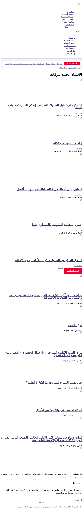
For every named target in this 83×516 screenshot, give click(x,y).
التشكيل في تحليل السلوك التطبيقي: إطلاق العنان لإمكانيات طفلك (45, 106)
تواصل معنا (69, 27)
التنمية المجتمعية (69, 43)
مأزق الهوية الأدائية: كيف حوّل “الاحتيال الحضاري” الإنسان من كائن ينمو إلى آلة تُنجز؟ (44, 354)
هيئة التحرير (71, 51)
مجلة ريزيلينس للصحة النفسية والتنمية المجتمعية (50, 507)
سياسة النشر (70, 48)
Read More (78, 113)
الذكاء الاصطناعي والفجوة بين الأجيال (59, 410)
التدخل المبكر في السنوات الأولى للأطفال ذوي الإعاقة (48, 260)
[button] (51, 31)
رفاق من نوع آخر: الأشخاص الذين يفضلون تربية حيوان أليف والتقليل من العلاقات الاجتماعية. (45, 296)
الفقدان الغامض (69, 46)
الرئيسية (72, 38)
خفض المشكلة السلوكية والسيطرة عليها (57, 224)
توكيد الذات (75, 325)
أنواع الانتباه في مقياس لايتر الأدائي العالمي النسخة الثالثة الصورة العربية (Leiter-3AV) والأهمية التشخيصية (41, 439)
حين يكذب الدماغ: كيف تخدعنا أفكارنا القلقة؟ (54, 382)
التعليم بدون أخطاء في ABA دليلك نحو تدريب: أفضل (49, 189)
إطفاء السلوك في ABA (67, 143)
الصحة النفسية (70, 40)
